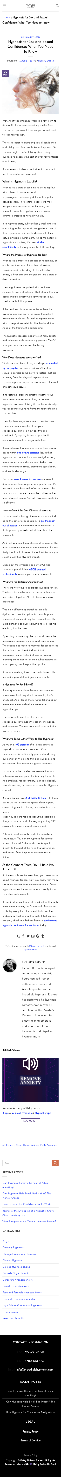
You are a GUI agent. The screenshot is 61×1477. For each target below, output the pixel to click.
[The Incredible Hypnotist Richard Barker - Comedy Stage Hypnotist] (30, 5)
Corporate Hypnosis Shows (17, 1279)
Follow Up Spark (48, 1464)
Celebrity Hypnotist (13, 1247)
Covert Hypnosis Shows (15, 1286)
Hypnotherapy (43, 1112)
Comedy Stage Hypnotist (16, 1273)
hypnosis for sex (30, 949)
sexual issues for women (27, 479)
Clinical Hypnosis (30, 37)
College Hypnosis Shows (16, 1266)
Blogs (5, 1112)
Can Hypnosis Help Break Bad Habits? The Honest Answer (26, 1195)
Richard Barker (46, 61)
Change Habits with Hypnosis (19, 1253)
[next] (53, 1096)
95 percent (22, 744)
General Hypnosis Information (19, 1298)
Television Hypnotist (13, 1318)
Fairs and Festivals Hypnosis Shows (21, 1292)
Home (6, 17)
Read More (30, 1121)
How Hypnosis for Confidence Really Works (26, 1204)
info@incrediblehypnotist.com (35, 1369)
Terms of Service (31, 1440)
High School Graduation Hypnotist (22, 1305)
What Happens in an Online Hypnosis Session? (29, 1221)
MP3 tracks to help (35, 797)
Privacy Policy (30, 1431)
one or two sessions (28, 452)
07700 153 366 (33, 1361)
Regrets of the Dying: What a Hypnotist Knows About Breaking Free (28, 1213)
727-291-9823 (33, 1352)
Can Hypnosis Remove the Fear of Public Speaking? (25, 1185)
